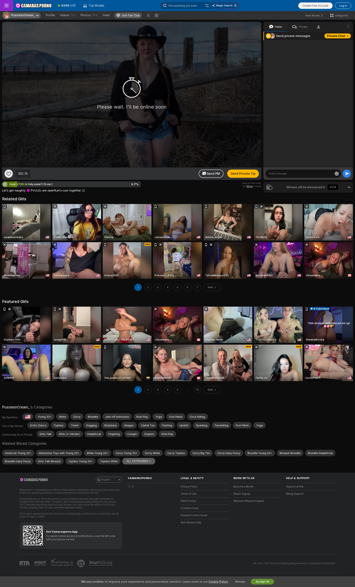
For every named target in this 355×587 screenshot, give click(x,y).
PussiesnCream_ (16, 407)
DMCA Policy (188, 501)
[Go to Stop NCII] (101, 563)
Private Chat (336, 36)
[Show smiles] (336, 173)
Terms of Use (189, 493)
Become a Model (243, 486)
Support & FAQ (294, 486)
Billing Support (294, 493)
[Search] (207, 5)
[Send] (347, 174)
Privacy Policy (189, 486)
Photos (89, 15)
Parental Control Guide (194, 515)
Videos (67, 15)
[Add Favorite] (9, 174)
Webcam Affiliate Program (248, 501)
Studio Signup (241, 493)
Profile (50, 15)
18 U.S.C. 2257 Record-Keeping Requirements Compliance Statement (294, 563)
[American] (27, 416)
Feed (106, 15)
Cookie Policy (218, 581)
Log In (343, 5)
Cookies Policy (190, 508)
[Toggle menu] (6, 5)
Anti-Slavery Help (191, 522)
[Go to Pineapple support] (81, 563)
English (105, 479)
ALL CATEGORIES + (139, 461)
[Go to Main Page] (33, 5)
